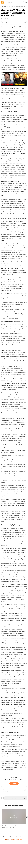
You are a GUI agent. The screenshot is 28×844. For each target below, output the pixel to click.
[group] (14, 819)
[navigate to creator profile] (2, 2)
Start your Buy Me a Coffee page (13, 839)
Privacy (12, 837)
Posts (12, 6)
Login (22, 1)
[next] (26, 817)
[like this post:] (2, 22)
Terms (18, 837)
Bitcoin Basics (8, 2)
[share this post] (25, 22)
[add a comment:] (6, 22)
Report (23, 837)
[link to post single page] (14, 819)
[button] (26, 2)
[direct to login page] (15, 798)
